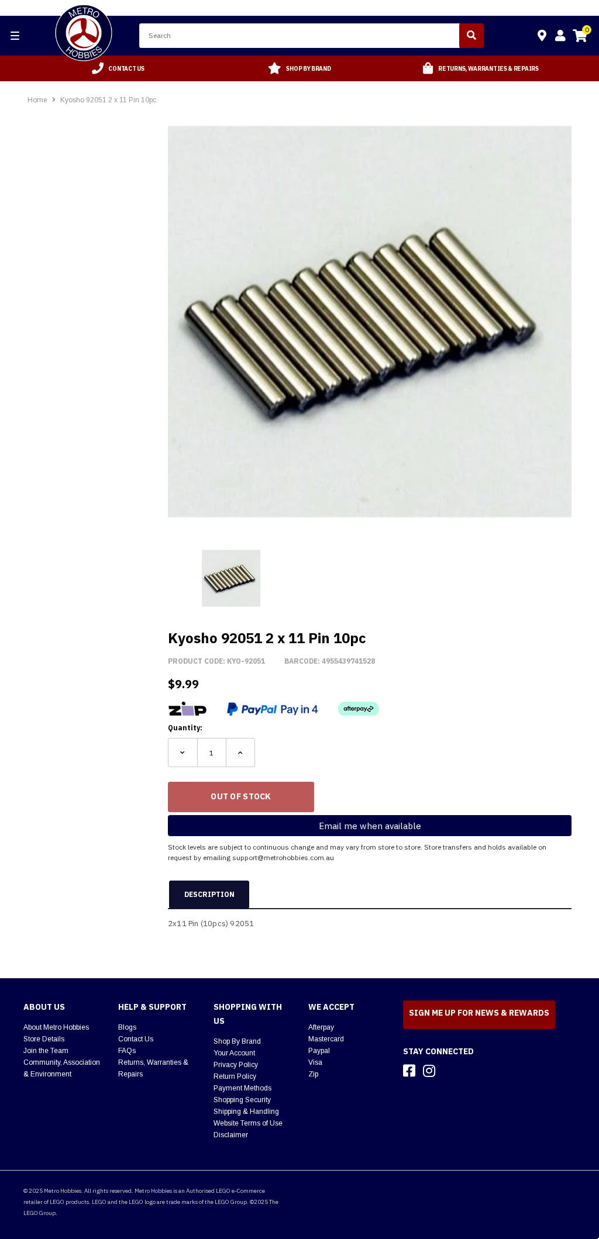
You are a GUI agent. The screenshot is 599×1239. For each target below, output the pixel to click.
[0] (579, 37)
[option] (118, 68)
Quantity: (185, 727)
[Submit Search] (471, 35)
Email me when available (370, 825)
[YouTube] (450, 1071)
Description (209, 894)
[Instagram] (429, 1071)
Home (37, 100)
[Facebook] (409, 1071)
